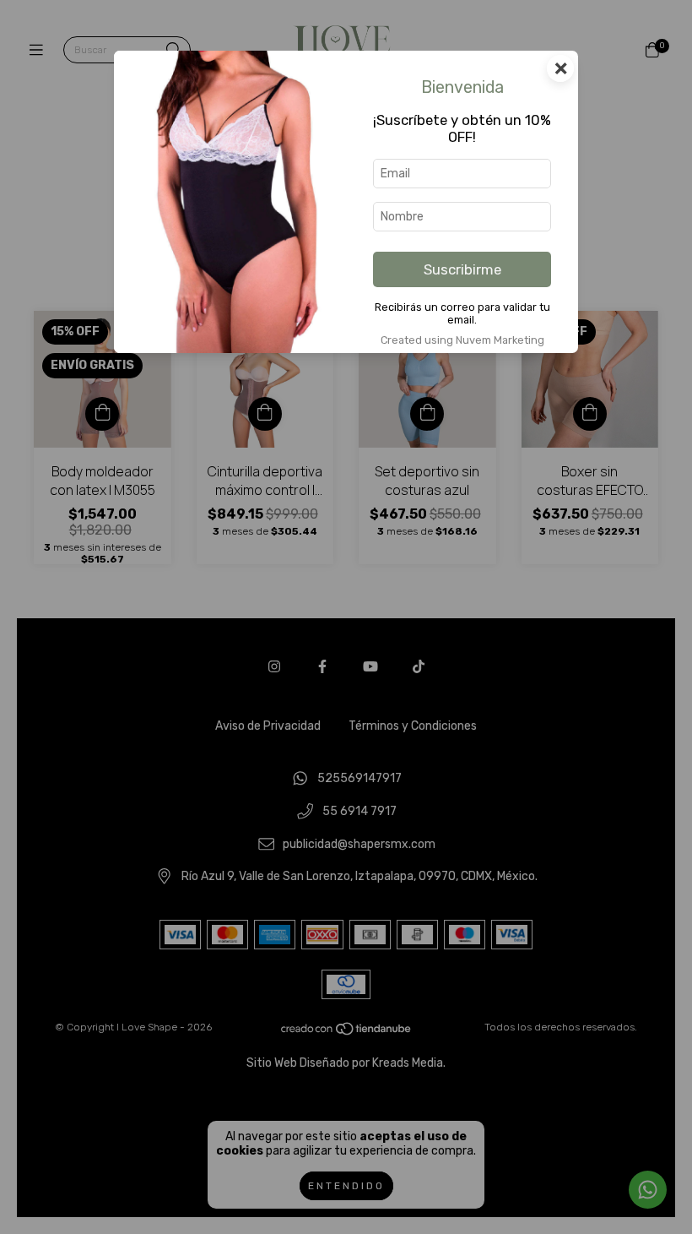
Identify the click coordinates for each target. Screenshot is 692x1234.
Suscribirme (462, 269)
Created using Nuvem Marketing (462, 340)
